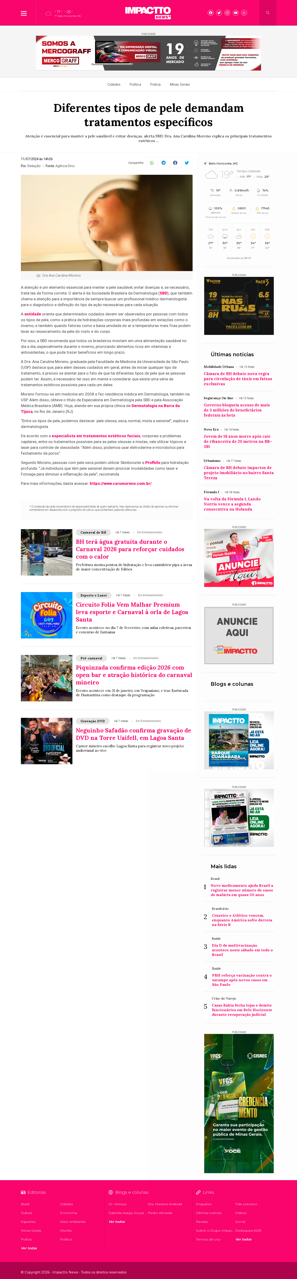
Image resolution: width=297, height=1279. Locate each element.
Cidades (113, 84)
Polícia (155, 84)
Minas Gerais (180, 84)
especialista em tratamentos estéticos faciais (96, 436)
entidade (32, 314)
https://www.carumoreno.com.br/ (121, 483)
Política (135, 84)
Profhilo (152, 462)
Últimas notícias (232, 354)
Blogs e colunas (232, 684)
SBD (163, 293)
